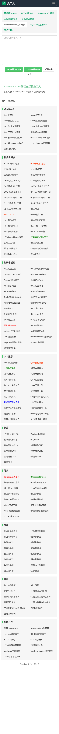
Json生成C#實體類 (12, 126)
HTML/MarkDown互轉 (13, 237)
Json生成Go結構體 (12, 132)
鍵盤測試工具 (10, 348)
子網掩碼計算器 (38, 531)
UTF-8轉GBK (27, 13)
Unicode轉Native (33, 69)
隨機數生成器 (10, 413)
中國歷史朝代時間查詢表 (14, 608)
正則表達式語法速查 (40, 248)
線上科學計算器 (10, 537)
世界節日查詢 (10, 602)
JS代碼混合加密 (11, 175)
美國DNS (8, 462)
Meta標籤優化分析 (12, 511)
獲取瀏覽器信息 (10, 439)
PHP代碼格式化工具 (12, 180)
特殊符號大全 (37, 608)
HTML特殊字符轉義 (12, 645)
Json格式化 (9, 115)
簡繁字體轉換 (37, 368)
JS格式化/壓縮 (10, 169)
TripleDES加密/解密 (12, 297)
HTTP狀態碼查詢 (11, 516)
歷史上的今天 (10, 614)
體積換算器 (36, 542)
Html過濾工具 (37, 243)
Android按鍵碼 (37, 342)
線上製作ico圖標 (11, 488)
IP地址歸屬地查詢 (11, 434)
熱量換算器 (9, 542)
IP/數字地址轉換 (38, 320)
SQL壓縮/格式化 (38, 175)
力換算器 (35, 571)
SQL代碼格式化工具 (12, 192)
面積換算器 (36, 537)
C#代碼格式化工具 (12, 186)
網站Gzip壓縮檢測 (11, 499)
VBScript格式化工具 (12, 209)
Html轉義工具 (37, 214)
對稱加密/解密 (37, 280)
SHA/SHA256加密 (39, 297)
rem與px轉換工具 (38, 482)
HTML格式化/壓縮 (11, 163)
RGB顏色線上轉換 (39, 419)
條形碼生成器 (10, 320)
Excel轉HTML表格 (39, 226)
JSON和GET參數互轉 (40, 143)
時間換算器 (9, 559)
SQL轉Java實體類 (39, 132)
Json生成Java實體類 (40, 126)
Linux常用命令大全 (12, 656)
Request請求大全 (11, 634)
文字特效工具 (10, 397)
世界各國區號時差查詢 (40, 597)
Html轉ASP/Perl (11, 226)
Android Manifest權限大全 (42, 651)
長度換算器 (9, 554)
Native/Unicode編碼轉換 (14, 24)
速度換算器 (36, 559)
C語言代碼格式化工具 (40, 197)
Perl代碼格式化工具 (39, 203)
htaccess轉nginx (38, 477)
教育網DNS (36, 456)
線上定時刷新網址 (11, 494)
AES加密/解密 (10, 286)
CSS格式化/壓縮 (38, 163)
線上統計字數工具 (11, 385)
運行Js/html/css (10, 254)
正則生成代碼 (10, 243)
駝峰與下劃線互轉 (11, 402)
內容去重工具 (37, 391)
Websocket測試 (38, 434)
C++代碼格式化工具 (12, 203)
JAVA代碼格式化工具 (40, 186)
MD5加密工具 (10, 269)
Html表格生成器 (11, 231)
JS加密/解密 (36, 169)
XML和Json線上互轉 (13, 138)
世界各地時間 (10, 591)
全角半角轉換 (37, 402)
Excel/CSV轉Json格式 (40, 138)
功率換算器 (36, 548)
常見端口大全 (37, 645)
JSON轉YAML (10, 149)
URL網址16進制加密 (40, 269)
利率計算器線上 (10, 531)
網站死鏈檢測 (37, 499)
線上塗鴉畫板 (10, 585)
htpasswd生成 (37, 314)
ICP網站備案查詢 (38, 505)
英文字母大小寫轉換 (12, 408)
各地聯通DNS (10, 451)
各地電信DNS (37, 445)
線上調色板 (36, 494)
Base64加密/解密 (38, 274)
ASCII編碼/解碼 (10, 19)
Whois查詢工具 (10, 505)
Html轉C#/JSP (10, 220)
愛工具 (11, 3)
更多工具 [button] (8, 30)
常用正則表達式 (10, 248)
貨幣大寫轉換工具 (39, 408)
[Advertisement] (29, 703)
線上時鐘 (35, 585)
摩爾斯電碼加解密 (39, 303)
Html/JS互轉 (9, 214)
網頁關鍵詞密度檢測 (40, 511)
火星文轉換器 (37, 374)
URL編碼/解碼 (28, 19)
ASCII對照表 (36, 639)
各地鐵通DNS (10, 456)
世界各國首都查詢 (39, 591)
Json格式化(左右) (11, 121)
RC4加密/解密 (10, 291)
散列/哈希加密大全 (12, 303)
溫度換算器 (36, 554)
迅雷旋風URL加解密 (12, 274)
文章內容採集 (10, 368)
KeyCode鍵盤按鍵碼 (38, 24)
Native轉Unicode (13, 69)
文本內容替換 (10, 380)
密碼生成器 (9, 308)
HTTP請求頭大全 (38, 634)
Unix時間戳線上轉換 (40, 413)
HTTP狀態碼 (9, 639)
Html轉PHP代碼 (38, 220)
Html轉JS (35, 209)
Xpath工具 (35, 254)
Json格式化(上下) (38, 115)
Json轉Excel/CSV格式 (13, 143)
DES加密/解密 (37, 286)
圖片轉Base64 (10, 13)
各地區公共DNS (11, 445)
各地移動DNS (37, 451)
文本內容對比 (37, 380)
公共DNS (35, 439)
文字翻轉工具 (10, 391)
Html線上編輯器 (11, 363)
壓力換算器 (9, 548)
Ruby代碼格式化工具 (13, 197)
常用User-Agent (11, 628)
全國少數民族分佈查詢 (40, 602)
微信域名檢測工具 (11, 477)
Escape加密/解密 (11, 280)
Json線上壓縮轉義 (39, 121)
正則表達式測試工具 (40, 237)
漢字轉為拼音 (10, 374)
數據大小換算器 (38, 565)
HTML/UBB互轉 (38, 231)
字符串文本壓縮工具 (40, 397)
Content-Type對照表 (40, 628)
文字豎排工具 (37, 385)
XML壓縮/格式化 (38, 180)
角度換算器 (9, 565)
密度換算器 (9, 571)
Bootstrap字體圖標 (12, 651)
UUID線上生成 (37, 308)
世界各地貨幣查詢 (11, 597)
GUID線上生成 (10, 314)
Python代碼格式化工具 (41, 192)
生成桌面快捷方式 (11, 482)
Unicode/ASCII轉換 (45, 13)
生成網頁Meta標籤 (39, 488)
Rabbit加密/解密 (38, 291)
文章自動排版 (37, 363)
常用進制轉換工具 (11, 419)
